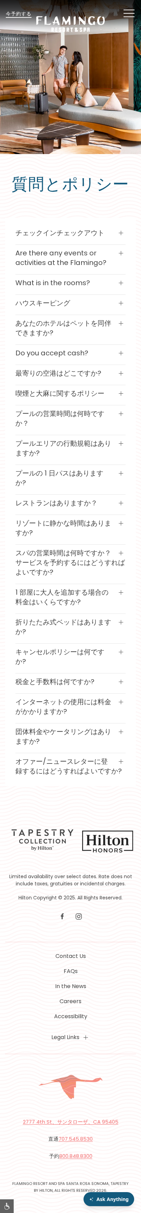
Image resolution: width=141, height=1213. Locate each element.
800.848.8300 (75, 1156)
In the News (70, 986)
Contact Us (70, 956)
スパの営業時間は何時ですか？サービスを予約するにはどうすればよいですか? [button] (70, 562)
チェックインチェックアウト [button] (59, 233)
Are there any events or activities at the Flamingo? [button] (60, 257)
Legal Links (65, 1037)
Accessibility (70, 1016)
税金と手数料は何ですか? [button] (54, 681)
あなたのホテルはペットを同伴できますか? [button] (63, 328)
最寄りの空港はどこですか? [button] (58, 373)
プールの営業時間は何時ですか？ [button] (59, 418)
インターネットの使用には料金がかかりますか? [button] (63, 706)
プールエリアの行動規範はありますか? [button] (63, 448)
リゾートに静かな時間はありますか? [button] (63, 528)
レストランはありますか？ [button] (56, 503)
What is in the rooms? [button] (52, 283)
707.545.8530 (76, 1138)
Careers (70, 1001)
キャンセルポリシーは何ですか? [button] (59, 656)
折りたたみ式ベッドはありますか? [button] (63, 626)
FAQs (71, 971)
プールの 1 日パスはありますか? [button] (59, 478)
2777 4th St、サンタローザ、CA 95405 (70, 1121)
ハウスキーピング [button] (42, 303)
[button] (129, 13)
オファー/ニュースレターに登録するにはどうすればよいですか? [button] (68, 766)
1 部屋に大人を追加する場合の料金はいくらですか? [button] (61, 597)
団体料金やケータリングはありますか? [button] (63, 736)
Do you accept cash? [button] (51, 353)
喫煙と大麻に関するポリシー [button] (59, 393)
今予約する (18, 13)
